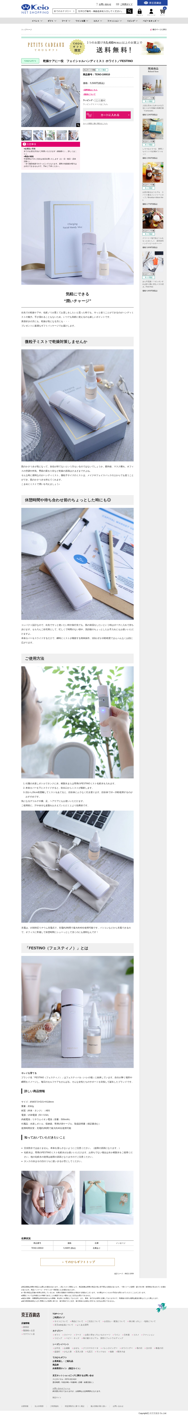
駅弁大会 (121, 1352)
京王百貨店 (154, 1413)
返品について (90, 94)
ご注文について (93, 1321)
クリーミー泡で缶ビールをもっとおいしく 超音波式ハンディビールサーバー (153, 240)
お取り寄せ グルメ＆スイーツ (97, 1335)
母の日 (139, 1348)
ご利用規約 (54, 1406)
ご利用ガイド (126, 4)
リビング (131, 21)
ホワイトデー (127, 1348)
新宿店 (26, 1327)
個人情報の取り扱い (98, 1406)
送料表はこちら (91, 90)
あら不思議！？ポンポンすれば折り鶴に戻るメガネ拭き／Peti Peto (153, 284)
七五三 (90, 1352)
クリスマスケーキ (90, 1348)
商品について (77, 1321)
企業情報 (24, 1406)
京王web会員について (63, 1325)
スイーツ (68, 1335)
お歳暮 (67, 1348)
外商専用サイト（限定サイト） (67, 1368)
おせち (76, 1348)
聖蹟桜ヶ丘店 (29, 1330)
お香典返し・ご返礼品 (63, 1361)
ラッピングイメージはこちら (95, 104)
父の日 (149, 1348)
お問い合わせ (105, 4)
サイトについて (61, 1321)
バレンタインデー (110, 1348)
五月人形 (79, 1352)
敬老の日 (159, 1348)
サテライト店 (29, 1334)
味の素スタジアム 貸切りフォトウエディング (103, 1338)
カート (162, 12)
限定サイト (57, 1398)
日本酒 (127, 1335)
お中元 (57, 1348)
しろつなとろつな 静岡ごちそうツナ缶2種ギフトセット (153, 151)
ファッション (113, 21)
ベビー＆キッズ (149, 21)
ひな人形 (68, 1352)
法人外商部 (39, 1406)
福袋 (112, 1352)
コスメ (96, 21)
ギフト (50, 21)
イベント (36, 21)
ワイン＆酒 (80, 21)
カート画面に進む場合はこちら (95, 123)
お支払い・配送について (114, 1321)
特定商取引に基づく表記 (74, 1406)
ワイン (117, 1335)
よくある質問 (82, 1325)
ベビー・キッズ (72, 1338)
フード (64, 21)
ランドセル (101, 1352)
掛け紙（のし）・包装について (142, 1321)
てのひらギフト (60, 1357)
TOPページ (58, 1314)
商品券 (56, 1365)
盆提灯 (57, 1352)
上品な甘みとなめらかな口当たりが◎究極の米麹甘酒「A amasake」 (153, 108)
